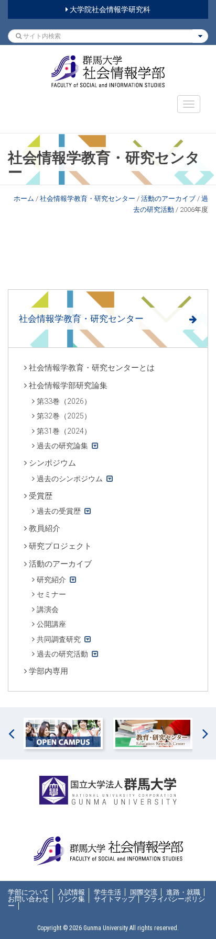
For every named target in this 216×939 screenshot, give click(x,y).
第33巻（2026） (64, 401)
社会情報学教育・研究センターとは (92, 367)
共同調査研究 (59, 639)
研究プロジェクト (60, 546)
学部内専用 (48, 671)
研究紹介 (51, 579)
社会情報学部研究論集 (68, 385)
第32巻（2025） (64, 416)
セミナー (51, 594)
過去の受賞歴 (59, 511)
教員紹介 (44, 528)
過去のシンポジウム (70, 478)
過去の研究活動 (62, 654)
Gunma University (105, 928)
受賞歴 (40, 496)
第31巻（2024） (64, 431)
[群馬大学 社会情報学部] (108, 71)
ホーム (24, 198)
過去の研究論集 (62, 446)
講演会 (48, 609)
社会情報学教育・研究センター (87, 198)
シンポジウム (52, 463)
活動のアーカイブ (168, 198)
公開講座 (51, 624)
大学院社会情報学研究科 (109, 9)
